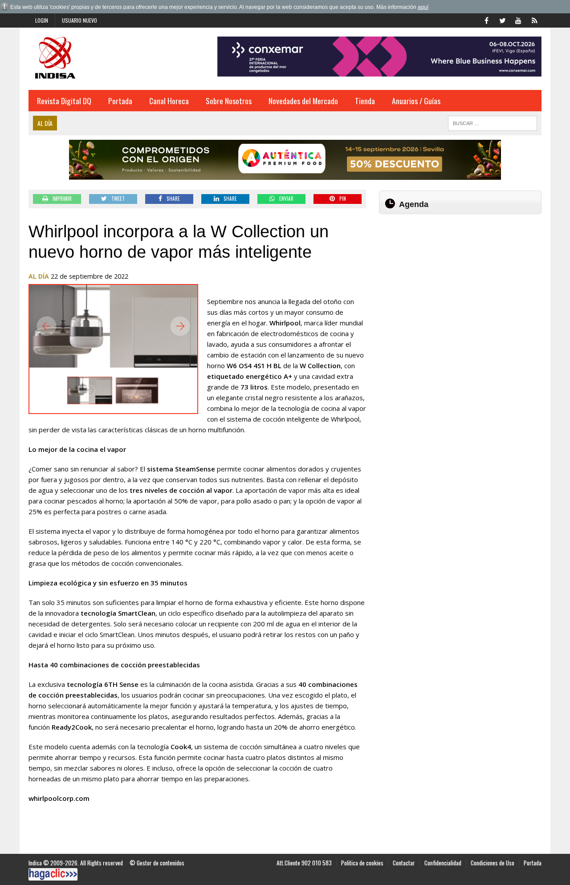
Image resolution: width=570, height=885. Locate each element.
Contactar (404, 862)
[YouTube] (518, 19)
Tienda (365, 100)
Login (41, 20)
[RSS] (534, 19)
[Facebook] (486, 19)
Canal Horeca (169, 100)
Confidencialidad (442, 862)
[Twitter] (502, 19)
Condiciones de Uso (492, 862)
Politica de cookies (362, 862)
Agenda (413, 204)
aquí (423, 7)
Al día (38, 276)
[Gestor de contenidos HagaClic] (52, 874)
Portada (120, 100)
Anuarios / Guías (416, 100)
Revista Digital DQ (64, 100)
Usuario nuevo (79, 20)
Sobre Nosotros (229, 100)
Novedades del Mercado (303, 100)
